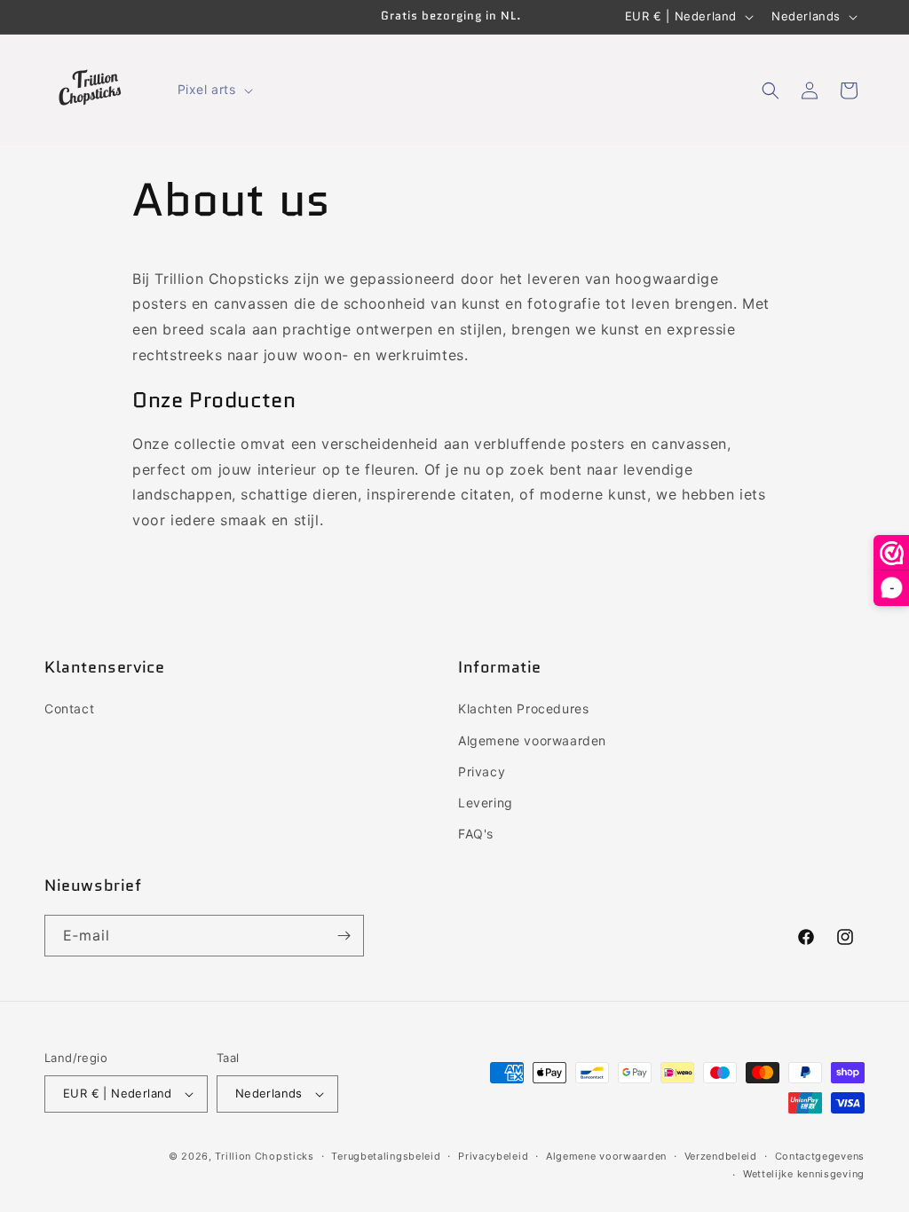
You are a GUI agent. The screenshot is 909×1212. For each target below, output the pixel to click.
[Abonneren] (343, 935)
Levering (485, 802)
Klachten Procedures (523, 708)
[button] (213, 89)
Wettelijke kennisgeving (804, 1174)
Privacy (481, 771)
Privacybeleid (493, 1156)
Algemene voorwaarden (532, 740)
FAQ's (476, 833)
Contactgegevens (820, 1156)
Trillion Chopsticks (264, 1156)
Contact (69, 708)
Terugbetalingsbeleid (385, 1156)
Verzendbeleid (720, 1156)
